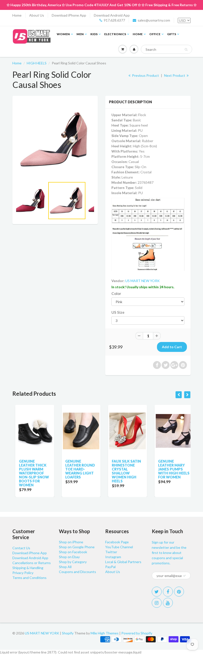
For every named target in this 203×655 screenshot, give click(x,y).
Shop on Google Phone (77, 547)
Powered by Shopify (136, 633)
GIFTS (171, 34)
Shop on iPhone (71, 542)
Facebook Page (117, 542)
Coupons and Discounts (77, 572)
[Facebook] (168, 592)
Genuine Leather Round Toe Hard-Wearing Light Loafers (77, 469)
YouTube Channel (119, 547)
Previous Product (145, 75)
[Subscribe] (184, 576)
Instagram (113, 557)
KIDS (94, 34)
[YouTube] (168, 603)
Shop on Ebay (69, 557)
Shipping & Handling (27, 568)
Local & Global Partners (123, 562)
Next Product (175, 75)
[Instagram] (157, 603)
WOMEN (63, 34)
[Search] (186, 49)
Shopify (68, 633)
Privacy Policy (22, 573)
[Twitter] (157, 592)
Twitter (111, 552)
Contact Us (21, 548)
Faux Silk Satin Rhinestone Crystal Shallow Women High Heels (123, 471)
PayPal (110, 567)
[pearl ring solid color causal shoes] (55, 140)
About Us (36, 15)
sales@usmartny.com (154, 20)
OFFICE (154, 34)
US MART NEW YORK (142, 281)
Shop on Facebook (73, 552)
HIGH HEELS (37, 63)
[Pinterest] (179, 592)
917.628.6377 (114, 20)
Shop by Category (73, 562)
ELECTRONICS (115, 34)
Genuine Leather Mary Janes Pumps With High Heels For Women (171, 469)
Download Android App (112, 15)
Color (116, 293)
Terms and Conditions (29, 578)
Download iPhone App (69, 15)
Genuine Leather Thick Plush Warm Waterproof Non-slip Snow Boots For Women (31, 473)
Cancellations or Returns (31, 563)
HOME (138, 34)
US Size (118, 312)
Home (17, 15)
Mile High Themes (105, 633)
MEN (80, 34)
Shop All (65, 567)
